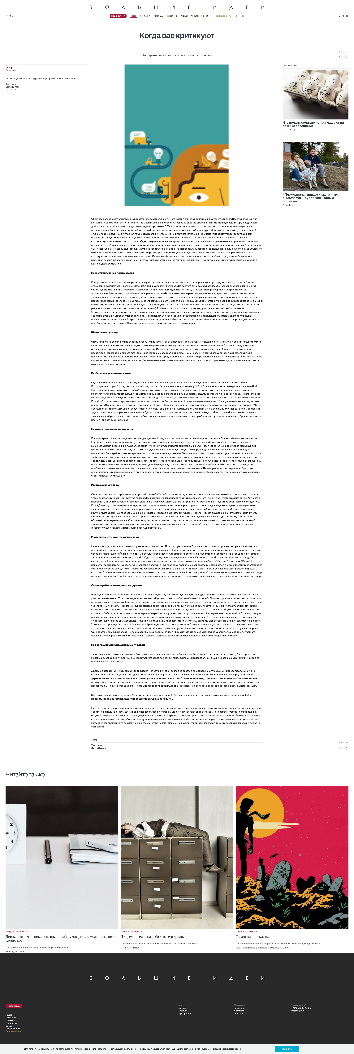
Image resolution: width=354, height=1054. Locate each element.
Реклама (181, 1008)
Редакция (182, 1011)
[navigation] (170, 16)
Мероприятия (184, 1014)
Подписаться (118, 16)
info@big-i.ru (297, 1011)
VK (346, 57)
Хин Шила (11, 84)
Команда (158, 16)
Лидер (133, 16)
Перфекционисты (222, 16)
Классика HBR (201, 16)
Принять (287, 1049)
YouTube (238, 1014)
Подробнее (235, 1049)
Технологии (172, 16)
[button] (239, 16)
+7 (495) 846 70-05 (301, 1008)
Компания (145, 16)
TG (340, 57)
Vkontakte (239, 1011)
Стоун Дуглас (12, 87)
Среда (184, 16)
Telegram (239, 1008)
